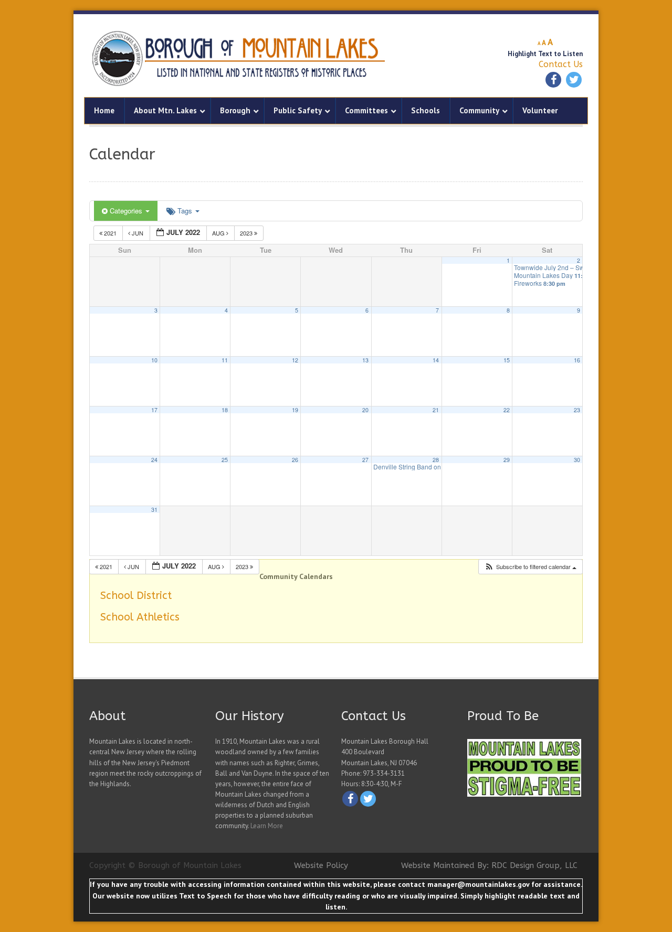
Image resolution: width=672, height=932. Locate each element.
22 (506, 410)
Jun (137, 233)
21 (436, 410)
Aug (219, 233)
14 (436, 360)
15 (506, 360)
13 (365, 360)
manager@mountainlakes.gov (478, 884)
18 (225, 410)
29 (506, 460)
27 (365, 460)
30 (577, 460)
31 (154, 509)
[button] (530, 567)
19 (295, 410)
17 (154, 410)
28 (436, 460)
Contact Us (561, 64)
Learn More (266, 825)
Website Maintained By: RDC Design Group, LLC (489, 865)
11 (225, 360)
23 (577, 410)
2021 (110, 233)
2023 (247, 233)
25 (225, 460)
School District (136, 596)
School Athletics (140, 617)
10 (154, 360)
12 (295, 360)
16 (577, 360)
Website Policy (321, 865)
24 (154, 460)
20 (365, 410)
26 (295, 460)
